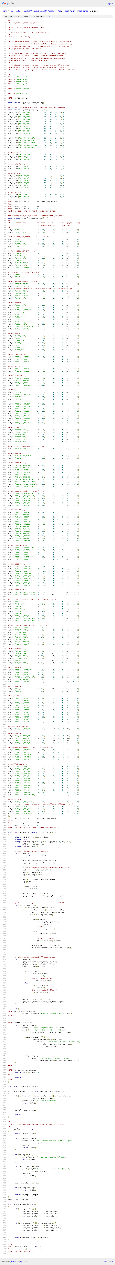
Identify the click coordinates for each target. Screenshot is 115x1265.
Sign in (110, 3)
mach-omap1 (83, 11)
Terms (26, 1262)
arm (73, 11)
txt (105, 1262)
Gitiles (13, 1262)
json (111, 1262)
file (48, 16)
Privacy (19, 1262)
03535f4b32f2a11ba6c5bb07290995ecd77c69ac (38, 11)
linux (11, 11)
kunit (5, 11)
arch (67, 11)
